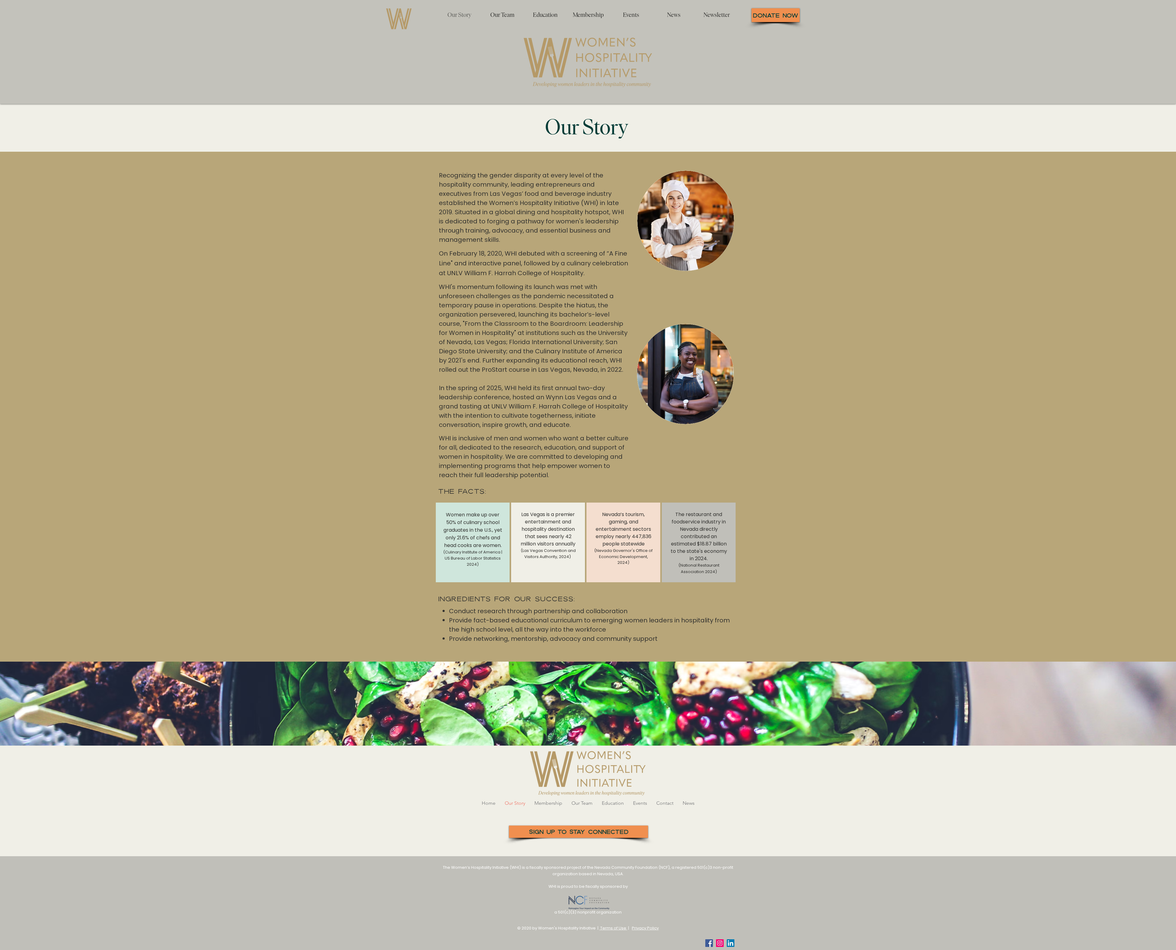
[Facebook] (709, 943)
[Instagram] (720, 943)
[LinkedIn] (730, 943)
